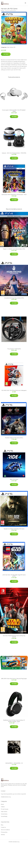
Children (3, 806)
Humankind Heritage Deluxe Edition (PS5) (14, 298)
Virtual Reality (4, 816)
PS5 (14, 47)
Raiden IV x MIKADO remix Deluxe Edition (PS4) (14, 249)
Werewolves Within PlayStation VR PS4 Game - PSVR (14, 194)
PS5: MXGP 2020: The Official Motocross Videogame (14, 390)
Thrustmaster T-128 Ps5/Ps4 (14, 349)
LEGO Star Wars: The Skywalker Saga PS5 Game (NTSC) (14, 575)
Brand (2, 804)
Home (2, 10)
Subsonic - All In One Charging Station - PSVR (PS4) (14, 153)
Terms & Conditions (5, 829)
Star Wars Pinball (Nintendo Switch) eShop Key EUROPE (14, 636)
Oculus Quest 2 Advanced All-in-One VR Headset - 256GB (14, 110)
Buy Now (6, 54)
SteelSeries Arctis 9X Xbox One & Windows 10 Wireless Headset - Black (14, 720)
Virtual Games (4, 814)
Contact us (3, 827)
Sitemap (3, 834)
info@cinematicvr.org (6, 796)
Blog (2, 825)
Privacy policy (4, 832)
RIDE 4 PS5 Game (14, 479)
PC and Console (4, 809)
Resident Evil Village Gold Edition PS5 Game (14, 529)
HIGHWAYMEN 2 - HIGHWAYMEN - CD (14, 763)
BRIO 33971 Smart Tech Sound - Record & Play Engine (14, 678)
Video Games (10, 47)
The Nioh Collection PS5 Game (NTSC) (14, 437)
